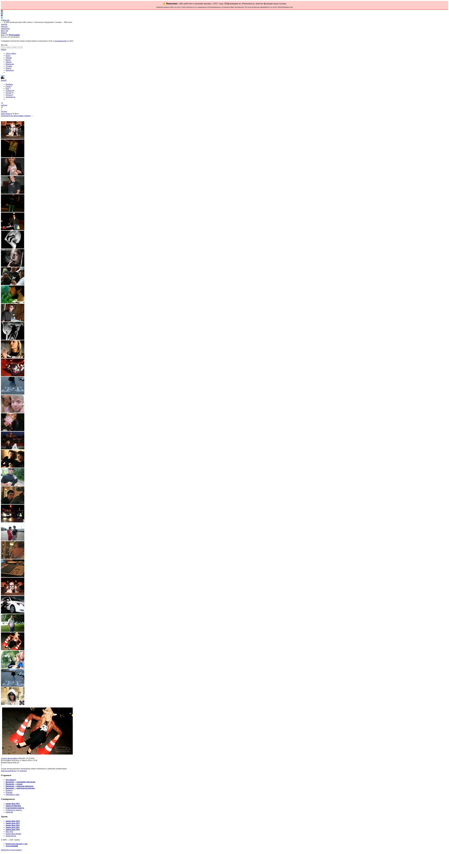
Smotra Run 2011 (13, 827)
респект (4, 111)
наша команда (6, 114)
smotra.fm (9, 812)
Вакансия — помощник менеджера (20, 782)
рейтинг (4, 105)
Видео (8, 60)
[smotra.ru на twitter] (2, 18)
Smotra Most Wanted (13, 834)
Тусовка (9, 66)
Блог (7, 89)
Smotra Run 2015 (13, 804)
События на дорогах (14, 810)
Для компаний (12, 846)
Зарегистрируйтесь (8, 771)
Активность (10, 97)
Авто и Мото (11, 53)
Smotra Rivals (11, 836)
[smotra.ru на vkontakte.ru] (2, 13)
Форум (8, 68)
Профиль (9, 84)
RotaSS (4, 80)
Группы (9, 95)
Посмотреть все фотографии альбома (16, 116)
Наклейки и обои (12, 794)
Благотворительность (15, 808)
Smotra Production (13, 806)
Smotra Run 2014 (13, 821)
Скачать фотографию (9, 758)
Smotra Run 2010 (13, 829)
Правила (9, 790)
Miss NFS (9, 832)
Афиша (8, 62)
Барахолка (10, 70)
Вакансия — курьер (14, 784)
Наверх (4, 33)
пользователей (60, 41)
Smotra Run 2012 (13, 825)
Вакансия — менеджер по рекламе (20, 788)
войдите (23, 771)
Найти (3, 49)
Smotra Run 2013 (13, 823)
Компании (10, 64)
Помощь (9, 792)
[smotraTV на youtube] (2, 11)
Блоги (8, 56)
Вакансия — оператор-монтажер (19, 786)
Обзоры (9, 58)
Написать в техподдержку (11, 850)
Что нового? (11, 780)
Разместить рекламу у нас (16, 844)
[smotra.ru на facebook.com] (2, 16)
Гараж (8, 86)
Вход (3, 35)
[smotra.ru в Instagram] (5, 20)
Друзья (8, 93)
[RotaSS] (2, 78)
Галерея (9, 91)
